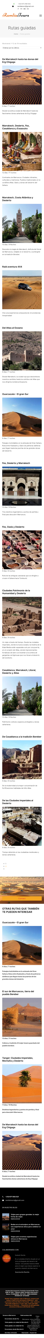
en (28, 9)
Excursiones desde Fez (12, 1319)
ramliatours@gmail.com (25, 6)
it (18, 9)
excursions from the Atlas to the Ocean (17, 1302)
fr (21, 9)
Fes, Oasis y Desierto (11, 1336)
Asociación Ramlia (22, 1272)
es (25, 9)
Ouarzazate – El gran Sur (29, 1332)
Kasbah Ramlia (20, 1255)
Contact (22, 898)
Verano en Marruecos (9, 1315)
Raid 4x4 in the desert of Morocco (23, 1300)
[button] (40, 15)
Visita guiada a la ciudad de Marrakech (16, 1322)
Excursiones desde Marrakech (14, 1329)
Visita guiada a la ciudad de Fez (14, 1326)
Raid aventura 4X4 (26, 1315)
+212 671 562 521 (24, 4)
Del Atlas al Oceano (11, 1332)
